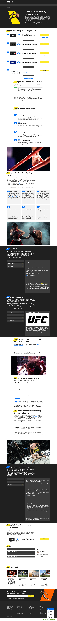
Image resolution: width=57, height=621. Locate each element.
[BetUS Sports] (13, 71)
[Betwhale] (13, 35)
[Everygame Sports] (13, 53)
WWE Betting (10, 578)
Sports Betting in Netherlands (9, 610)
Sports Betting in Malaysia (9, 608)
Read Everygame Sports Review (44, 55)
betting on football (44, 283)
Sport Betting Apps (10, 606)
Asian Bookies (19, 612)
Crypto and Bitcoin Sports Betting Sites (20, 609)
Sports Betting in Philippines (9, 612)
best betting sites (21, 183)
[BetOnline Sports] (13, 44)
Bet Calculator (31, 609)
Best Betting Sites (19, 606)
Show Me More (29, 78)
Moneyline (50, 614)
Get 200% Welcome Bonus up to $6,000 (28, 35)
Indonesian (50, 617)
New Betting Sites (19, 607)
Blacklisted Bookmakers (20, 613)
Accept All (52, 619)
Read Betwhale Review (45, 37)
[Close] (56, 618)
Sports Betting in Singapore (9, 614)
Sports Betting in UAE (10, 616)
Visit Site (44, 43)
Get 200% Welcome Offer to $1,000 (28, 71)
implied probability (36, 416)
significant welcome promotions (12, 196)
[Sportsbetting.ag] (13, 62)
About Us (30, 612)
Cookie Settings (47, 619)
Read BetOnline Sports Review (45, 46)
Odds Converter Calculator (31, 608)
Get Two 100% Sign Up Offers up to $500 (29, 53)
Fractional (50, 611)
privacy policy (22, 598)
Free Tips (30, 606)
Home (7, 7)
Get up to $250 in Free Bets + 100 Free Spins (29, 44)
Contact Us (30, 613)
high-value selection (43, 487)
